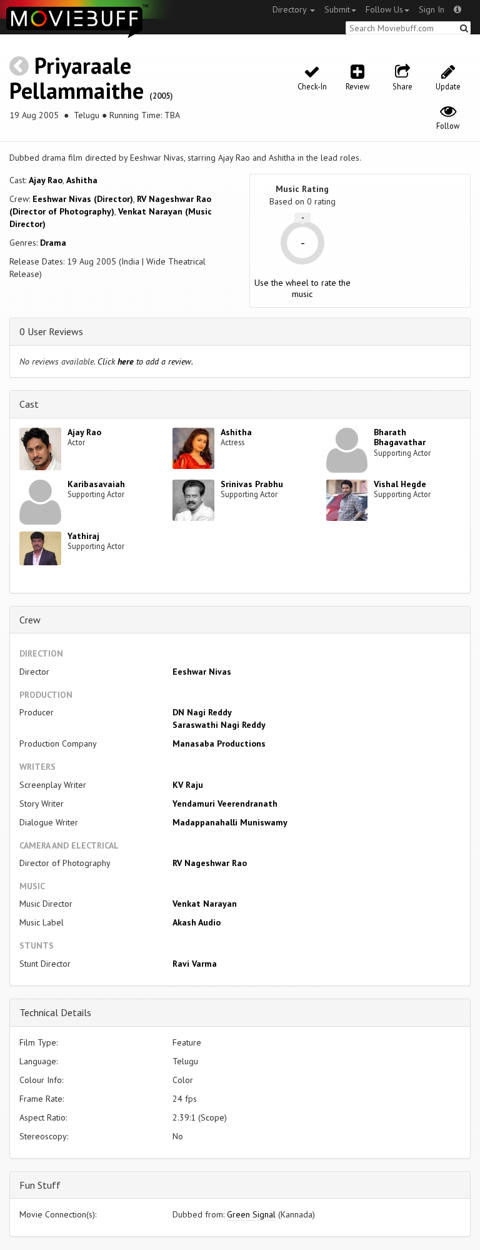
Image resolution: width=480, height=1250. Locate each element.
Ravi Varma (194, 963)
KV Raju (187, 784)
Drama (53, 242)
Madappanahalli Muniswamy (230, 822)
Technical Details (55, 1012)
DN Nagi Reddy (202, 712)
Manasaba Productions (219, 743)
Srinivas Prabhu (252, 484)
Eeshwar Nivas (201, 671)
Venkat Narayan (204, 903)
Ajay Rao (45, 180)
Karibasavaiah (96, 484)
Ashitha (82, 180)
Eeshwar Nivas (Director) (82, 198)
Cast (29, 404)
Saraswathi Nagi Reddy (219, 724)
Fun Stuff (40, 1185)
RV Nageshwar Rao (209, 863)
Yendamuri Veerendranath (225, 803)
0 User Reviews (51, 331)
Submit (337, 9)
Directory (290, 9)
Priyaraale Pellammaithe (76, 78)
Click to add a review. (145, 361)
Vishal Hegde (400, 484)
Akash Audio (196, 922)
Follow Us (384, 9)
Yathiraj (83, 536)
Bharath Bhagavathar (400, 437)
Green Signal (251, 1214)
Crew (30, 619)
